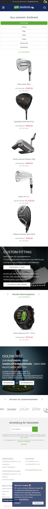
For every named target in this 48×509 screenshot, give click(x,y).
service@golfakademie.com (33, 470)
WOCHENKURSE (8, 382)
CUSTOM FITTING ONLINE (17, 284)
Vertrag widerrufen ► (10, 500)
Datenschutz (6, 497)
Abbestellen (24, 444)
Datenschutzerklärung (22, 499)
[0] (45, 1)
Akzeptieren (38, 503)
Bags (24, 31)
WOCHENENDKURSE (27, 382)
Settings (17, 503)
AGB (3, 494)
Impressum (5, 491)
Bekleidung (24, 47)
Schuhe (24, 27)
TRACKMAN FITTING (17, 267)
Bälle (24, 35)
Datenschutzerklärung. (24, 441)
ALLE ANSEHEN (24, 52)
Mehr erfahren (24, 437)
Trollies (24, 39)
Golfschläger (24, 23)
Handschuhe (24, 43)
